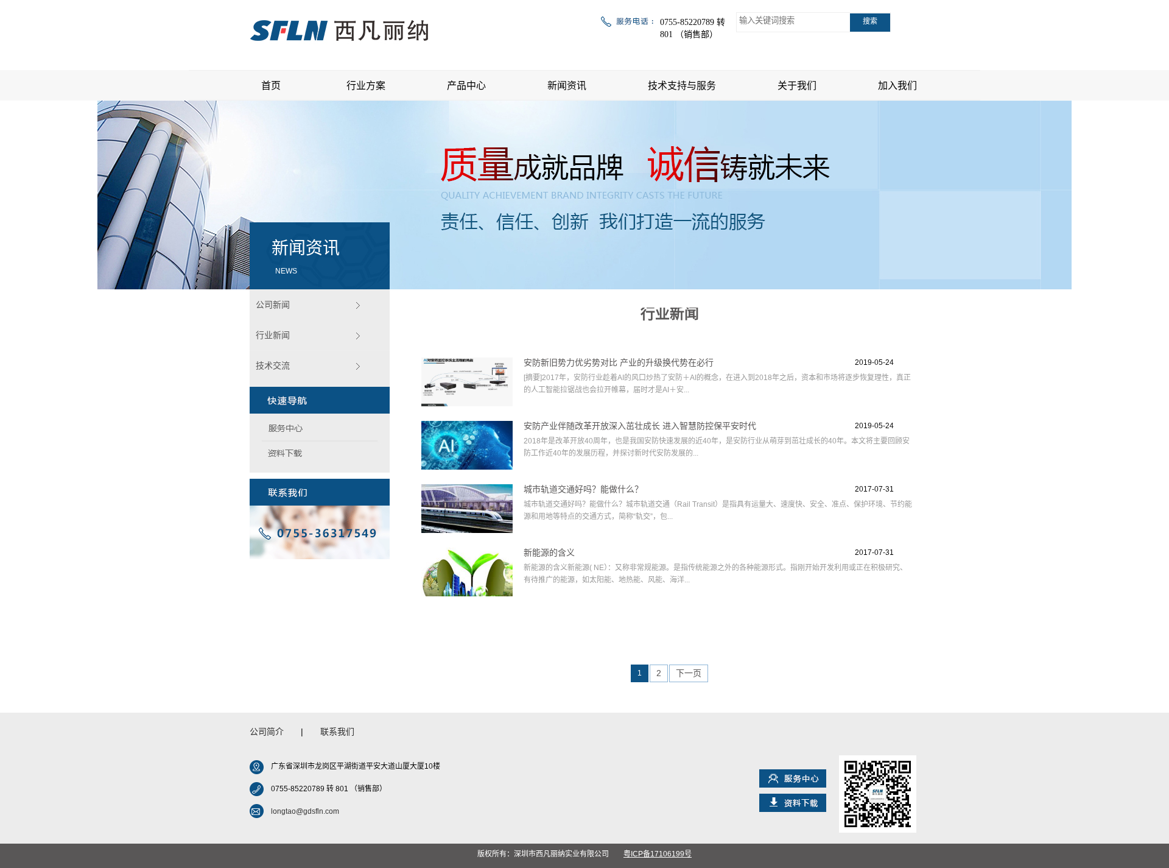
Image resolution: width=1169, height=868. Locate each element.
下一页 (688, 673)
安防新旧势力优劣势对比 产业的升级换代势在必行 (619, 362)
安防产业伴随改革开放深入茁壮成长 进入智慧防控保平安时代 (640, 426)
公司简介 (267, 731)
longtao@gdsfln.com (305, 811)
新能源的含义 (549, 552)
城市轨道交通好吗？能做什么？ (583, 489)
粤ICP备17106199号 (657, 854)
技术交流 (273, 365)
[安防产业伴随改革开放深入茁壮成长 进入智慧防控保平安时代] (467, 445)
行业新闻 (273, 335)
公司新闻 (273, 304)
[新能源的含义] (467, 572)
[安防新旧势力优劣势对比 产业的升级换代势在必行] (467, 382)
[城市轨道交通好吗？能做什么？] (467, 508)
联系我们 (337, 731)
